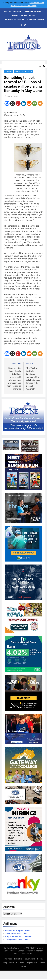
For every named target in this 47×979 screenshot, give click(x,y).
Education (18, 959)
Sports (42, 963)
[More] (40, 103)
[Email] (34, 103)
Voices (23, 967)
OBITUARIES (39, 11)
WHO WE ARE (29, 15)
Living (17, 71)
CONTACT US (17, 15)
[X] (12, 103)
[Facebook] (7, 103)
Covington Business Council (17, 939)
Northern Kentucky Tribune (15, 948)
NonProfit (20, 963)
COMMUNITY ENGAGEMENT (14, 20)
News (11, 963)
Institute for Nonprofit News (17, 930)
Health (40, 959)
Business (8, 959)
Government (30, 959)
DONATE (40, 20)
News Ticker (27, 71)
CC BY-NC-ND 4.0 (26, 954)
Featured (8, 71)
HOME (5, 11)
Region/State (32, 963)
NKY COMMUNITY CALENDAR (21, 11)
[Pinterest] (18, 103)
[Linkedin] (23, 103)
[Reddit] (29, 103)
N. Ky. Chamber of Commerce (18, 936)
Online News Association (16, 933)
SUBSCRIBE (31, 20)
